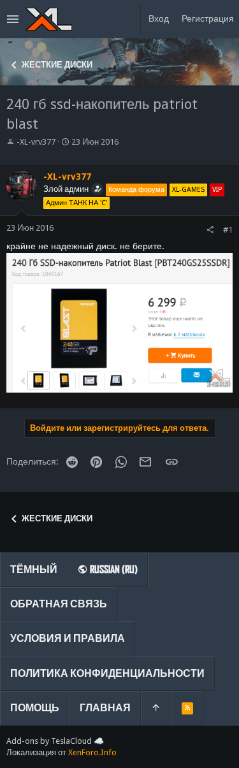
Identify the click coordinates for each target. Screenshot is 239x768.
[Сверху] (156, 708)
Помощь (34, 708)
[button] (13, 19)
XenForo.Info (92, 752)
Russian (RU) (113, 569)
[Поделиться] (210, 230)
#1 (228, 230)
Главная (105, 708)
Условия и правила (67, 638)
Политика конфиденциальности (107, 673)
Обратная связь (58, 604)
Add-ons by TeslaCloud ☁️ (55, 741)
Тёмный (33, 569)
